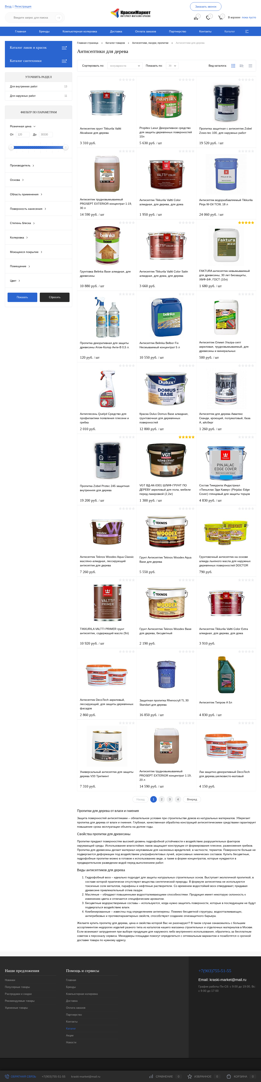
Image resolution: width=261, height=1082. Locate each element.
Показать (22, 297)
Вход (8, 6)
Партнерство (177, 31)
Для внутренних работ (24, 86)
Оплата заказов (145, 31)
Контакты (205, 31)
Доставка (116, 31)
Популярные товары (17, 987)
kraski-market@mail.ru (228, 980)
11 (65, 95)
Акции (69, 1035)
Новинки (10, 980)
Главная (20, 31)
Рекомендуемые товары (19, 1000)
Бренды (44, 31)
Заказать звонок (205, 6)
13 (65, 86)
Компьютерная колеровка (80, 31)
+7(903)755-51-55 (53, 1076)
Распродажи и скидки (18, 993)
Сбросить (55, 297)
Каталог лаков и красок (28, 47)
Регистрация (23, 6)
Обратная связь (23, 1076)
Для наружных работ (23, 95)
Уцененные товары (16, 1007)
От (11, 134)
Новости (71, 1042)
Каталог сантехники (26, 61)
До (34, 134)
